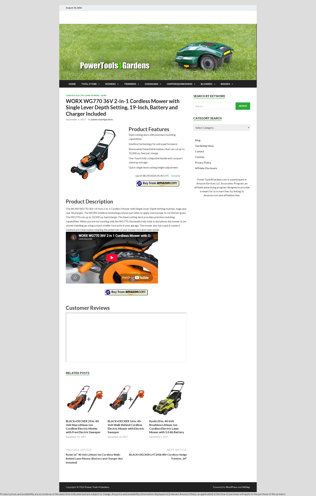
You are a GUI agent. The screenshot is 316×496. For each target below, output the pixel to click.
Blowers (206, 84)
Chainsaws (151, 84)
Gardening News (204, 145)
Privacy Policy (203, 162)
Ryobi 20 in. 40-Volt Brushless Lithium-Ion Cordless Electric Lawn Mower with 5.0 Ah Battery (166, 426)
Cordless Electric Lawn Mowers (82, 95)
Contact (199, 151)
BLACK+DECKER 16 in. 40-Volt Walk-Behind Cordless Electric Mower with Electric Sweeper (126, 426)
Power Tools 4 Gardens (97, 487)
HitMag (246, 487)
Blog (197, 140)
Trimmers (130, 84)
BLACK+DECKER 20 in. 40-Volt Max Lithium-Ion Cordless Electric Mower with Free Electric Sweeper (83, 426)
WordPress (231, 487)
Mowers (110, 84)
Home (72, 84)
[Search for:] (221, 106)
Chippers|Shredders (179, 84)
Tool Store (89, 84)
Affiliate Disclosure (206, 168)
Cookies (199, 156)
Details (175, 175)
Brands (225, 84)
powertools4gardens (102, 119)
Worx (103, 95)
